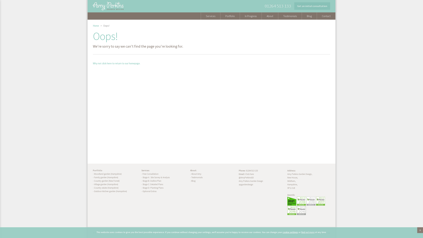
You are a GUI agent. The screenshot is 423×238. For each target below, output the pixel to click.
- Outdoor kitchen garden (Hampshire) (110, 191)
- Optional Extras (148, 191)
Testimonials (290, 16)
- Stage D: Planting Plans (152, 187)
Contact (326, 16)
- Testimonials (196, 177)
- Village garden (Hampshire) (105, 184)
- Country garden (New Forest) (106, 180)
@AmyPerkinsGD (246, 177)
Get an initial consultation (312, 6)
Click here (249, 174)
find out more (308, 232)
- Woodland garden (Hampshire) (107, 174)
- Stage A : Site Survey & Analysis (155, 177)
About (270, 16)
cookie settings (290, 232)
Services (210, 16)
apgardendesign (246, 184)
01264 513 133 (278, 6)
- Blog (192, 180)
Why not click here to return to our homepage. (116, 63)
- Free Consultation (149, 174)
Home (96, 25)
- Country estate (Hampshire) (105, 187)
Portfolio (230, 16)
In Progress (251, 16)
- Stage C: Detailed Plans (152, 184)
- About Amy (195, 174)
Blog (309, 16)
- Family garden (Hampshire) (105, 177)
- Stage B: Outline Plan (151, 180)
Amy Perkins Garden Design (251, 181)
